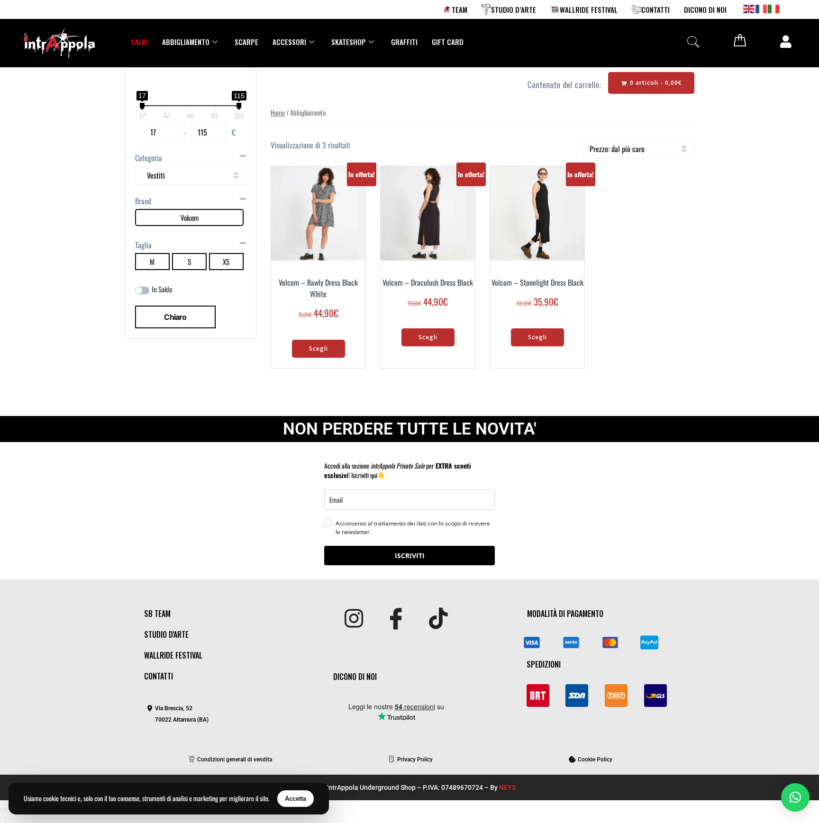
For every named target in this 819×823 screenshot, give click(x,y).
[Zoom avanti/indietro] (1, 809)
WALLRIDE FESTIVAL (589, 9)
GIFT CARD (448, 41)
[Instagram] (354, 619)
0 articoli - (655, 83)
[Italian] (774, 8)
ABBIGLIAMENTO (185, 41)
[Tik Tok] (438, 619)
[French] (761, 8)
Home (278, 112)
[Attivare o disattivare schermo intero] (5, 809)
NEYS (507, 787)
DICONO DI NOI (705, 9)
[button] (693, 41)
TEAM (459, 9)
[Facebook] (396, 619)
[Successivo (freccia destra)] (5, 821)
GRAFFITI (404, 41)
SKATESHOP (348, 41)
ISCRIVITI (410, 555)
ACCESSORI (289, 41)
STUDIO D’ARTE (513, 9)
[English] (749, 8)
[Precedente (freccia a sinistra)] (1, 821)
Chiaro (175, 317)
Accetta (295, 798)
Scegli (318, 348)
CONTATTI (655, 9)
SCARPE (246, 41)
